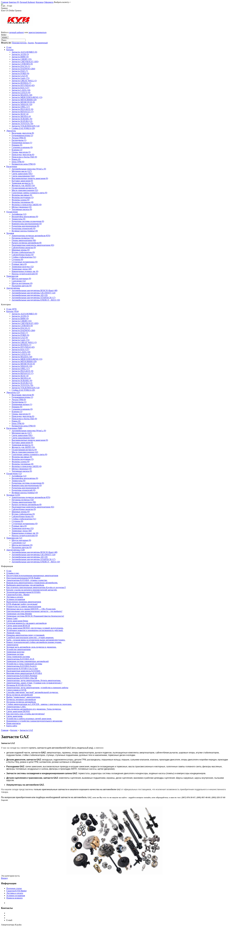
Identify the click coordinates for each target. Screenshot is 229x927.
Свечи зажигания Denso (17, 621)
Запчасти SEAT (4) (20, 114)
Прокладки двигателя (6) (23, 154)
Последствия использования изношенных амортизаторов (32, 575)
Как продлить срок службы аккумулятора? (25, 714)
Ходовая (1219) (13, 495)
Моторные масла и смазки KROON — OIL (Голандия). (31, 609)
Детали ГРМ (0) (19, 138)
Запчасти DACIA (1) (21, 66)
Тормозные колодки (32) (23, 266)
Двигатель (11, 131)
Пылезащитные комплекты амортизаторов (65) (33, 245)
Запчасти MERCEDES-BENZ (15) (27, 97)
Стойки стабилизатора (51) (24, 257)
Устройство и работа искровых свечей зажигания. (29, 718)
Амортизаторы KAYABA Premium (21, 676)
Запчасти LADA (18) (21, 90)
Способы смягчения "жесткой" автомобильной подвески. (32, 692)
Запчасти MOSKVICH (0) (23, 102)
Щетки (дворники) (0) (22, 207)
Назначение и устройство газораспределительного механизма (34, 721)
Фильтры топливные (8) (22, 202)
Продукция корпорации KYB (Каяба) (23, 578)
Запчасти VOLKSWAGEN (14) (25, 126)
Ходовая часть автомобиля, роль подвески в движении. (31, 647)
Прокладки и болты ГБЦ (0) (24, 157)
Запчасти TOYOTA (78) (22, 123)
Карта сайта (11, 726)
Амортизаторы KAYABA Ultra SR (21, 678)
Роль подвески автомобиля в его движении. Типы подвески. (33, 709)
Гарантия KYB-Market (16, 891)
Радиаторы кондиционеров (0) (25, 226)
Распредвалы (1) (19, 140)
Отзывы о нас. (12, 573)
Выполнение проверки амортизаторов (23, 602)
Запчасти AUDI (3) (20, 54)
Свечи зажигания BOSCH (18, 625)
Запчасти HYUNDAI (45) (23, 85)
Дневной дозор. (13, 633)
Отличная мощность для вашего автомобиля (26, 623)
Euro (3, 10)
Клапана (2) (17, 150)
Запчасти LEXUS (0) (21, 92)
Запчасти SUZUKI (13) (22, 121)
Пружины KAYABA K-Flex (18, 685)
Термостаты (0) (18, 219)
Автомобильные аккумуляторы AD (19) (30, 295)
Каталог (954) (12, 311)
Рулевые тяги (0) (19, 264)
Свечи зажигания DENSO (18, 711)
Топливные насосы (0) (22, 209)
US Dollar (10, 10)
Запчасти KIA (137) (20, 88)
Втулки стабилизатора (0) (23, 252)
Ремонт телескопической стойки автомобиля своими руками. (34, 642)
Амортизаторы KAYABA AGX (20, 659)
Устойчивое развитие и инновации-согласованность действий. (34, 630)
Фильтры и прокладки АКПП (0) (26, 204)
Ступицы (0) (17, 259)
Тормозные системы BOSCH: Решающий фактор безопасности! (35, 616)
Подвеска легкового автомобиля (21, 699)
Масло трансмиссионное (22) (25, 190)
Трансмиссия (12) (14, 538)
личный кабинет (16, 32)
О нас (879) (11, 309)
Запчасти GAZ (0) (20, 76)
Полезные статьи (14, 888)
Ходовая (10, 233)
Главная (4, 2)
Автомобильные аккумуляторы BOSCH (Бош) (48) (34, 290)
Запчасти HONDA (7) (21, 83)
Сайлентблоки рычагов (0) (24, 247)
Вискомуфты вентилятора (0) (25, 216)
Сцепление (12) (19, 281)
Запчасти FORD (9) (20, 73)
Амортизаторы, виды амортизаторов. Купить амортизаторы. (33, 680)
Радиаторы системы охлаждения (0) (28, 221)
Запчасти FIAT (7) (20, 71)
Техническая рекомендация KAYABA (23, 592)
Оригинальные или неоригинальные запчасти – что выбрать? (34, 611)
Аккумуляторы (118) (15, 550)
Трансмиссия (12, 276)
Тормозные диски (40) (22, 269)
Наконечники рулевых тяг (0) (25, 271)
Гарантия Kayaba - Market (17, 594)
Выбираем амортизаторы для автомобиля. (25, 585)
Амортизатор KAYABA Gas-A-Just (22, 668)
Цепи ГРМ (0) (18, 162)
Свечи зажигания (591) (22, 173)
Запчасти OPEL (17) (21, 107)
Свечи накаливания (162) (23, 176)
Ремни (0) (16, 159)
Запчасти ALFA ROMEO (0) (24, 52)
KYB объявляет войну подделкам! (22, 604)
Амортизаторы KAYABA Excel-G (21, 666)
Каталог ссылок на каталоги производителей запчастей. (31, 590)
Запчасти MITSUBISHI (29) (24, 100)
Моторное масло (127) (22, 171)
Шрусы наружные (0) (21, 278)
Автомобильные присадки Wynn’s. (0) (29, 169)
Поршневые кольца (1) (22, 142)
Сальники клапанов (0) (22, 147)
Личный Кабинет (27, 2)
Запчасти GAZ (26, 730)
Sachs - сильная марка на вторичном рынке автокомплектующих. (35, 640)
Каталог (10, 49)
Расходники (11, 166)
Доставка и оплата (14, 597)
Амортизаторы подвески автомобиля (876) (31, 235)
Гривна (18, 10)
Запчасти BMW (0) (20, 57)
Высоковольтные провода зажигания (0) (30, 178)
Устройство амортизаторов (18, 649)
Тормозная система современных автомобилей (27, 661)
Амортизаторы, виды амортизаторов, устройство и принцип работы (37, 687)
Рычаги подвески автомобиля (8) (26, 243)
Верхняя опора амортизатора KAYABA (24, 673)
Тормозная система (15, 654)
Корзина (39, 2)
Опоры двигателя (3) (21, 152)
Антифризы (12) (19, 214)
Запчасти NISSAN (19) (22, 104)
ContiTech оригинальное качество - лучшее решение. (30, 637)
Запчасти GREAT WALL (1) (24, 80)
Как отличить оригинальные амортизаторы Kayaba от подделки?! (36, 587)
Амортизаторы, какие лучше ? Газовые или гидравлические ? (34, 683)
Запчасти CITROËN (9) (22, 64)
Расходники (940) (14, 428)
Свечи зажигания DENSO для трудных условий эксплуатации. (34, 628)
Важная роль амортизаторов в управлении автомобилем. (32, 583)
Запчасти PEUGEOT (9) (22, 109)
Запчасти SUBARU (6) (22, 119)
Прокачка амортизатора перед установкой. (25, 635)
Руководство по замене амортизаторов (23, 606)
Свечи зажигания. (14, 716)
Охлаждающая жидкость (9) (24, 188)
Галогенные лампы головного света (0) (29, 193)
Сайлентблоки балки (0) (23, 255)
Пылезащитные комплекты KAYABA (23, 671)
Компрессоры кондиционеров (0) (27, 224)
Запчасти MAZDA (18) (22, 95)
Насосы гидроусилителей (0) (25, 274)
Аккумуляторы (13, 288)
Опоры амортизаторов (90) (24, 240)
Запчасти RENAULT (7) (22, 111)
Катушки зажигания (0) (22, 181)
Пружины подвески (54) (23, 238)
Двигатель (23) (13, 392)
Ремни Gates (11, 618)
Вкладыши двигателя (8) (23, 133)
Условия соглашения (15, 599)
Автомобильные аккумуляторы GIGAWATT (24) (33, 293)
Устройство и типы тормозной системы (24, 664)
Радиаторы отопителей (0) (23, 228)
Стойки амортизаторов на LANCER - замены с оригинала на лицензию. (39, 704)
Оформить (48, 2)
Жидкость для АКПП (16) (23, 185)
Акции (31, 43)
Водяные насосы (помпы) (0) (25, 231)
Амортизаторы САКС (16, 707)
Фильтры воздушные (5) (23, 197)
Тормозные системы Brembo (19, 614)
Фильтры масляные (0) (22, 195)
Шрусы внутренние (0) (22, 283)
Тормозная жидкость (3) (22, 183)
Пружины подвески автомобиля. (21, 702)
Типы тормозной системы (18, 656)
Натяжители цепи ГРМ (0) (24, 164)
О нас (9, 47)
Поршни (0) (17, 145)
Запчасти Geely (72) (20, 78)
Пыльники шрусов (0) (22, 286)
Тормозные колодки (15, 652)
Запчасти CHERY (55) (22, 59)
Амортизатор (12, 645)
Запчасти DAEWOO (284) (23, 69)
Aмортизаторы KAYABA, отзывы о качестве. (26, 580)
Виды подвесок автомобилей (19, 695)
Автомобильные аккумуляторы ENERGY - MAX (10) (36, 300)
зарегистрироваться (37, 32)
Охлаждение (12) (14, 473)
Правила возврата (14, 898)
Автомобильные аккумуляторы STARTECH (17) (33, 297)
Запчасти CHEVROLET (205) (25, 61)
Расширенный (41, 43)
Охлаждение (12, 212)
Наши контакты (13, 723)
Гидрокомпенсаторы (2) (22, 135)
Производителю (19, 43)
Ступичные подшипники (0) (25, 262)
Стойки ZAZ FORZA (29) (23, 128)
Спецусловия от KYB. (16, 690)
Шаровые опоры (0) (21, 250)
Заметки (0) (14, 2)
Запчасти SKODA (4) (21, 116)
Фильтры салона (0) (20, 200)
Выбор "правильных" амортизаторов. (23, 697)
